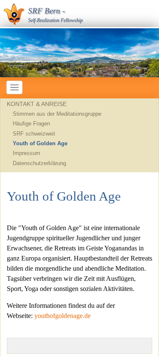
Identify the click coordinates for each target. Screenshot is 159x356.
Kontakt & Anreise (37, 104)
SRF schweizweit (34, 133)
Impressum (26, 153)
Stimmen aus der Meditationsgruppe (57, 114)
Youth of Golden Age (40, 143)
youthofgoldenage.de (62, 315)
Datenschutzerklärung (39, 163)
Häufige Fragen (31, 123)
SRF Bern (44, 10)
